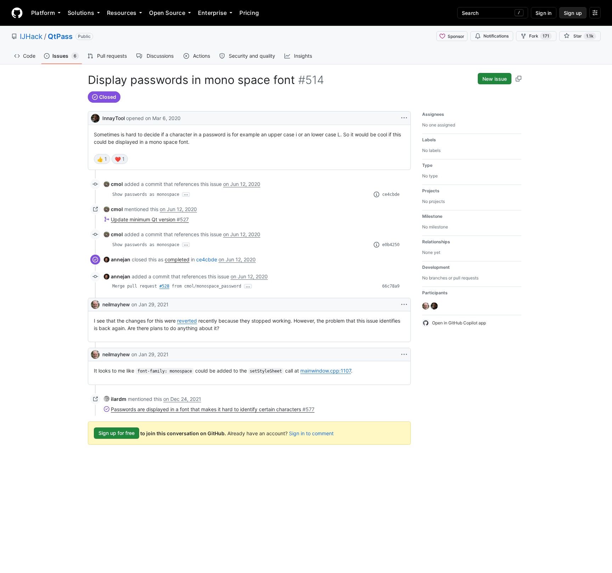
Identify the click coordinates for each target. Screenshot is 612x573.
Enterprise (212, 12)
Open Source (167, 12)
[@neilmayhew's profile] (95, 304)
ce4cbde (391, 194)
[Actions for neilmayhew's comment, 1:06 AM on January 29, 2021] (404, 354)
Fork (539, 36)
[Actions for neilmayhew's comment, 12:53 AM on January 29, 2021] (404, 305)
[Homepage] (17, 12)
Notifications (496, 36)
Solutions (81, 12)
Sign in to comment (311, 433)
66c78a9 (391, 286)
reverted (187, 321)
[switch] (102, 159)
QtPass (60, 36)
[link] (113, 184)
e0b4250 (391, 244)
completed (177, 259)
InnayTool (113, 118)
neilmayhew (116, 304)
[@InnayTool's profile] (95, 117)
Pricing (249, 12)
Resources (121, 12)
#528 (164, 286)
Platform (43, 12)
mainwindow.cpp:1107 (325, 371)
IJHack (31, 36)
